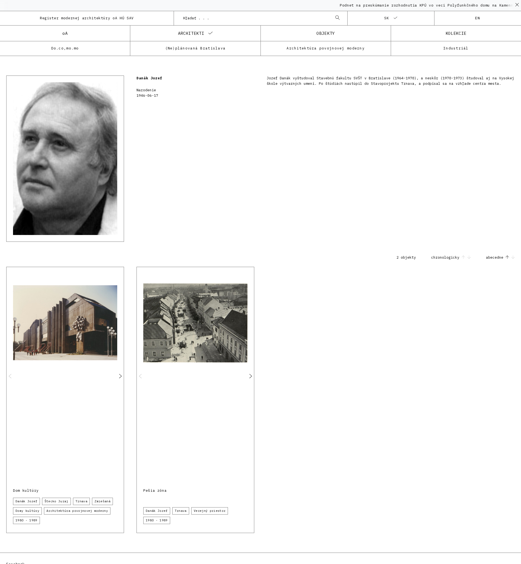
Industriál (456, 48)
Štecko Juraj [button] (56, 501)
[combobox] (255, 18)
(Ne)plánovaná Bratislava (195, 48)
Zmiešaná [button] (102, 501)
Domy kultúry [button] (27, 511)
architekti (191, 33)
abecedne (496, 257)
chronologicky (446, 257)
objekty (325, 33)
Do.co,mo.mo (65, 48)
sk (386, 18)
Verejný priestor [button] (209, 511)
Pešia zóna (155, 490)
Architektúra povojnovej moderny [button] (77, 511)
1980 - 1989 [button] (26, 520)
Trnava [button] (81, 501)
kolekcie (456, 33)
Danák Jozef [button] (26, 501)
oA (65, 33)
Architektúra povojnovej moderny (326, 48)
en (477, 18)
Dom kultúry (26, 490)
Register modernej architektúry (87, 18)
